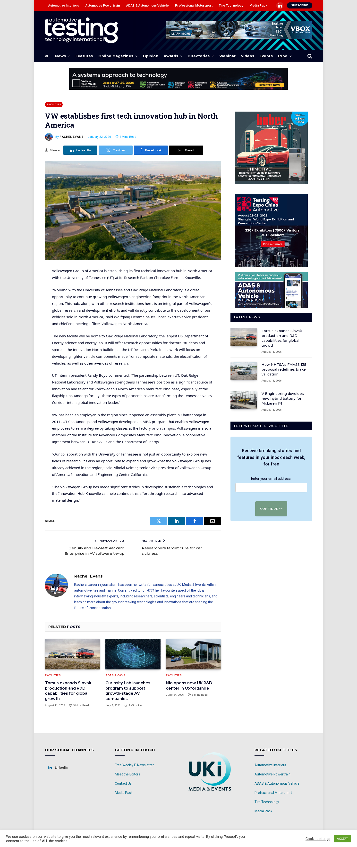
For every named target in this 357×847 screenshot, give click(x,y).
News (60, 56)
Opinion (150, 56)
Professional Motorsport (193, 5)
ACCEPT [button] (342, 838)
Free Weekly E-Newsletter (134, 765)
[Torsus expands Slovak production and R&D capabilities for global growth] (72, 654)
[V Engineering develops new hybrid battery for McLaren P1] (243, 400)
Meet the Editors (127, 774)
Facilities (54, 104)
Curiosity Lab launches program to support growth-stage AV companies (127, 691)
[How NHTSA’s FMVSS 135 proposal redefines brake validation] (243, 371)
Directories (199, 56)
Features (84, 56)
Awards (171, 56)
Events (266, 56)
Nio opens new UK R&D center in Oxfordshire (189, 686)
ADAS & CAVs (115, 675)
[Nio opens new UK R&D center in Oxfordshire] (193, 654)
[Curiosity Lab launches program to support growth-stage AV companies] (133, 654)
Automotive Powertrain (102, 5)
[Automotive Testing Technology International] (81, 30)
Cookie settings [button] (318, 839)
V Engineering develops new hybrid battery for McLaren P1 (283, 398)
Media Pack (258, 5)
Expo (283, 56)
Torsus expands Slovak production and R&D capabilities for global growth (68, 691)
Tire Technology (231, 5)
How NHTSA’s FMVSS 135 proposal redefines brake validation (284, 369)
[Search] (309, 56)
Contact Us (123, 783)
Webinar (227, 56)
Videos (247, 56)
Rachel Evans (72, 136)
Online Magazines (115, 56)
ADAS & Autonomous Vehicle (147, 5)
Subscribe (299, 5)
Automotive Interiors (63, 5)
